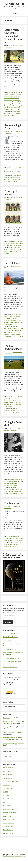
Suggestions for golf (14, 104)
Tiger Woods (19, 336)
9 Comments (9, 353)
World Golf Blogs (8, 833)
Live (4, 802)
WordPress (18, 856)
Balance (13, 480)
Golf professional (14, 98)
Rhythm (14, 322)
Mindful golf (16, 243)
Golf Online (6, 785)
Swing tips (7, 106)
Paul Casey (14, 179)
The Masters (6, 718)
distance (13, 410)
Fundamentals (13, 96)
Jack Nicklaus (8, 489)
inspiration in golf (9, 100)
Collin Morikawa (8, 113)
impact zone (7, 412)
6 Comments (14, 430)
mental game (8, 102)
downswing (19, 410)
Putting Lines (7, 816)
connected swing (17, 247)
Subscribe (8, 622)
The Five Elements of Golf (10, 649)
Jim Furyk (16, 251)
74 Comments (7, 508)
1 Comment (9, 199)
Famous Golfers (8, 316)
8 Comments (9, 133)
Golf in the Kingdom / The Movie (12, 781)
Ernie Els (6, 177)
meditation (18, 330)
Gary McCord (13, 544)
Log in (23, 856)
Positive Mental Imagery (10, 812)
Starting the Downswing (10, 727)
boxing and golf (16, 487)
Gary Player (17, 113)
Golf (21, 397)
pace (16, 403)
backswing (7, 410)
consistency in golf (9, 328)
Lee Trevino (13, 115)
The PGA (12, 109)
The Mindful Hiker (8, 826)
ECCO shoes (6, 771)
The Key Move (17, 245)
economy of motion (9, 249)
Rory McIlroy (15, 412)
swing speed (11, 332)
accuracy (14, 408)
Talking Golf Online (8, 823)
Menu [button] (15, 13)
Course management (10, 94)
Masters (17, 100)
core (20, 542)
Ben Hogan (15, 542)
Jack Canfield (13, 177)
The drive (9, 245)
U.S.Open (17, 109)
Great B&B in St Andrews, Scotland (12, 799)
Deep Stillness (11, 263)
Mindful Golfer (14, 3)
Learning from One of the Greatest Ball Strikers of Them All (13, 36)
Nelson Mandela (18, 493)
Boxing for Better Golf (13, 424)
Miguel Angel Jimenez (17, 491)
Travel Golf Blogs (8, 830)
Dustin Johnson (16, 175)
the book (18, 334)
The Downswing (15, 106)
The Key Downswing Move (10, 633)
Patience (14, 102)
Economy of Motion (10, 193)
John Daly (11, 330)
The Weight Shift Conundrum (11, 658)
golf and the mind (9, 318)
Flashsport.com (7, 774)
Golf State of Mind (8, 788)
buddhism (15, 326)
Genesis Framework (8, 856)
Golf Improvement (18, 538)
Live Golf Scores (7, 806)
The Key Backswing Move (13, 347)
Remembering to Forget (13, 127)
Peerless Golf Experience (10, 809)
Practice (15, 170)
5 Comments (7, 267)
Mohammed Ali (8, 493)
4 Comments (9, 47)
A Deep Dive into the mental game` (13, 732)
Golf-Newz (6, 795)
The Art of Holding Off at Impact (12, 661)
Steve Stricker (12, 546)
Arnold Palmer (16, 111)
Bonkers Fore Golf (8, 768)
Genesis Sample (18, 855)
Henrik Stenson (8, 251)
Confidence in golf (16, 92)
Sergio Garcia (13, 181)
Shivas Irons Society (8, 819)
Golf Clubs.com (7, 778)
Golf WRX (5, 792)
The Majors (13, 108)
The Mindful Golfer (9, 336)
